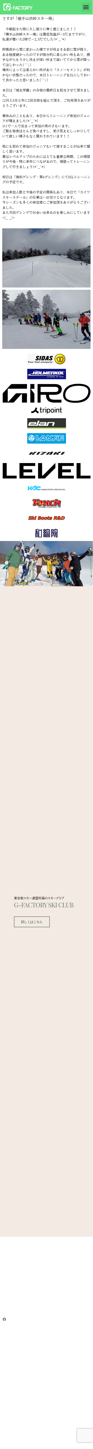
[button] (86, 7)
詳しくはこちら (32, 922)
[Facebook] (4, 1319)
